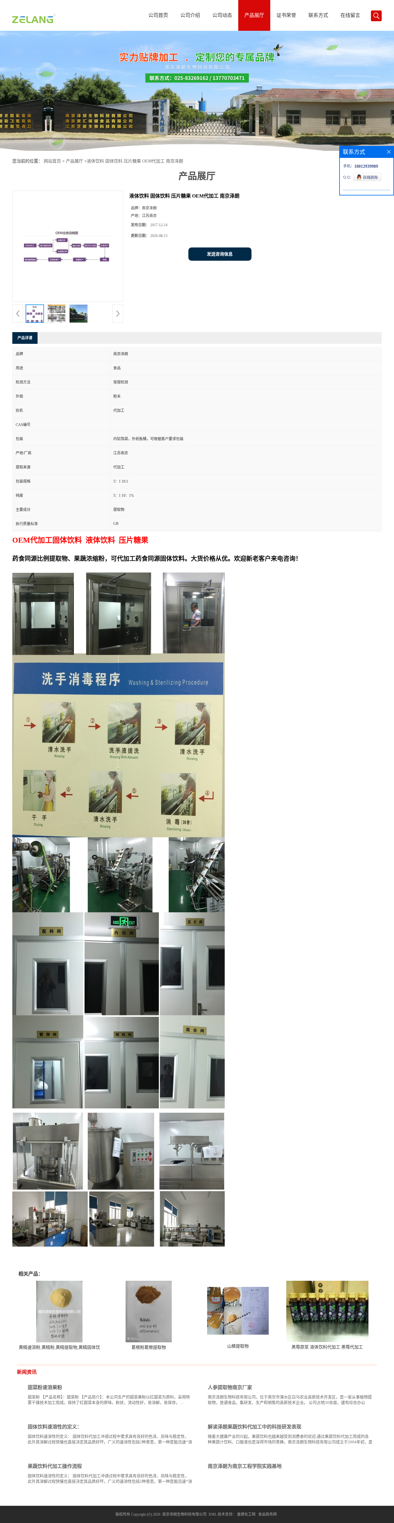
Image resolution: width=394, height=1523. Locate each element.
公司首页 (158, 15)
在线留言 (350, 15)
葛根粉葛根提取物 (148, 1347)
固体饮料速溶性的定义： (55, 1426)
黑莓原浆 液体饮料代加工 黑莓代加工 (327, 1347)
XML (212, 1514)
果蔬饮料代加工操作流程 (55, 1466)
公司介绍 (190, 15)
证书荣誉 (286, 15)
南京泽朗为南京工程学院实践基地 (245, 1466)
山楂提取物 (238, 1346)
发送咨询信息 (220, 254)
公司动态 (222, 15)
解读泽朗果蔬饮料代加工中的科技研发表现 (254, 1426)
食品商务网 (267, 1514)
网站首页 (52, 161)
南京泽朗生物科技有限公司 (184, 1514)
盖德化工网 (246, 1514)
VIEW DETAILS (171, 1414)
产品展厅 (254, 15)
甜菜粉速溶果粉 (45, 1387)
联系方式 (318, 15)
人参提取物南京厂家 (230, 1387)
